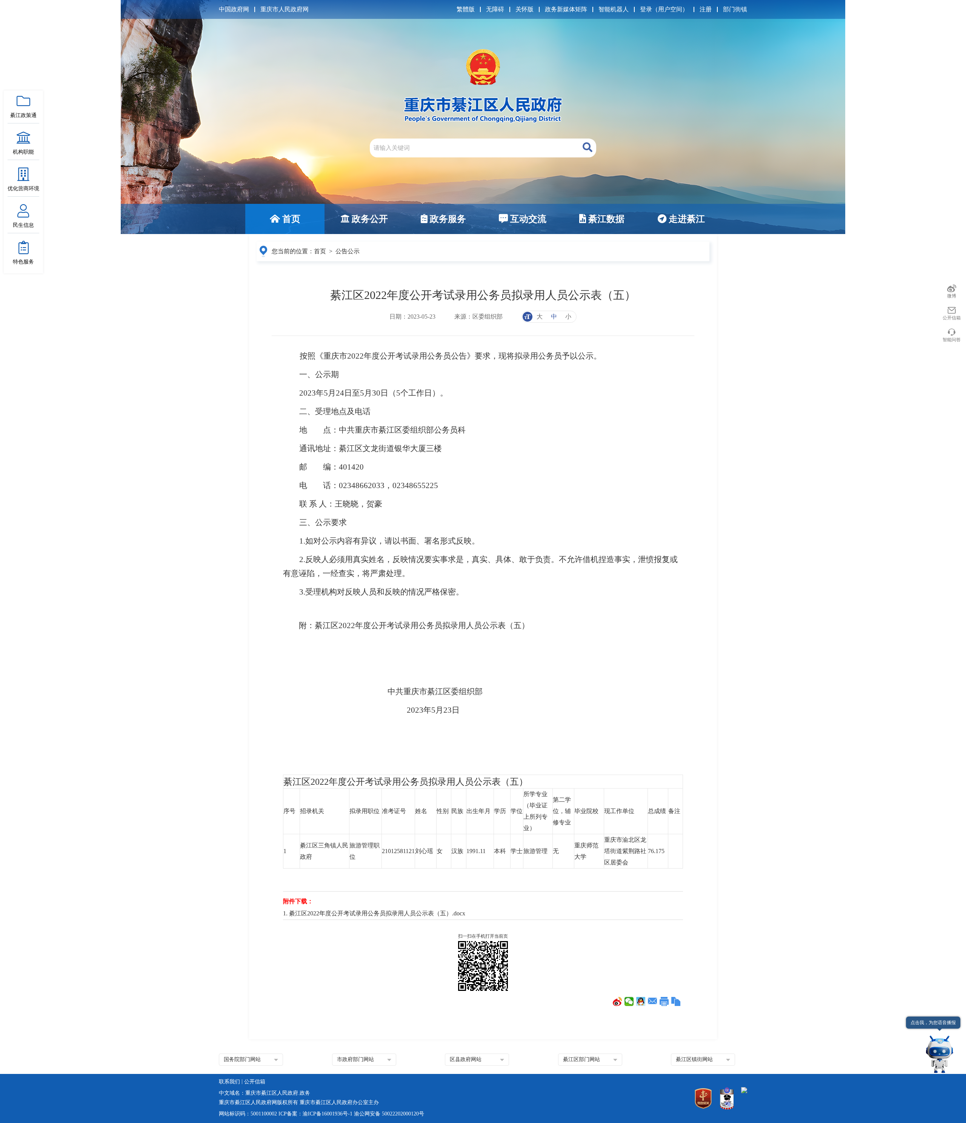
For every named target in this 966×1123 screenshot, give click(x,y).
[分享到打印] (664, 1001)
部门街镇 (735, 9)
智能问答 (952, 339)
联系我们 (229, 1081)
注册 (706, 9)
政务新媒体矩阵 (566, 9)
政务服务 (447, 219)
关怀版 (524, 9)
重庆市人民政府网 (284, 9)
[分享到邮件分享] (652, 1001)
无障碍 (495, 9)
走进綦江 (685, 219)
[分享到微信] (629, 1001)
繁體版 (466, 9)
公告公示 (347, 251)
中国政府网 (234, 9)
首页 (290, 219)
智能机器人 (613, 9)
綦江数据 (605, 219)
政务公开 (368, 219)
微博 (951, 296)
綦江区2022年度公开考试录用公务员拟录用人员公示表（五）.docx (377, 913)
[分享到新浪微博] (617, 1001)
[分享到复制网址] (676, 1001)
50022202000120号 (403, 1114)
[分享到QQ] (641, 1001)
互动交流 (527, 219)
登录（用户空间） (664, 9)
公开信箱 (952, 317)
